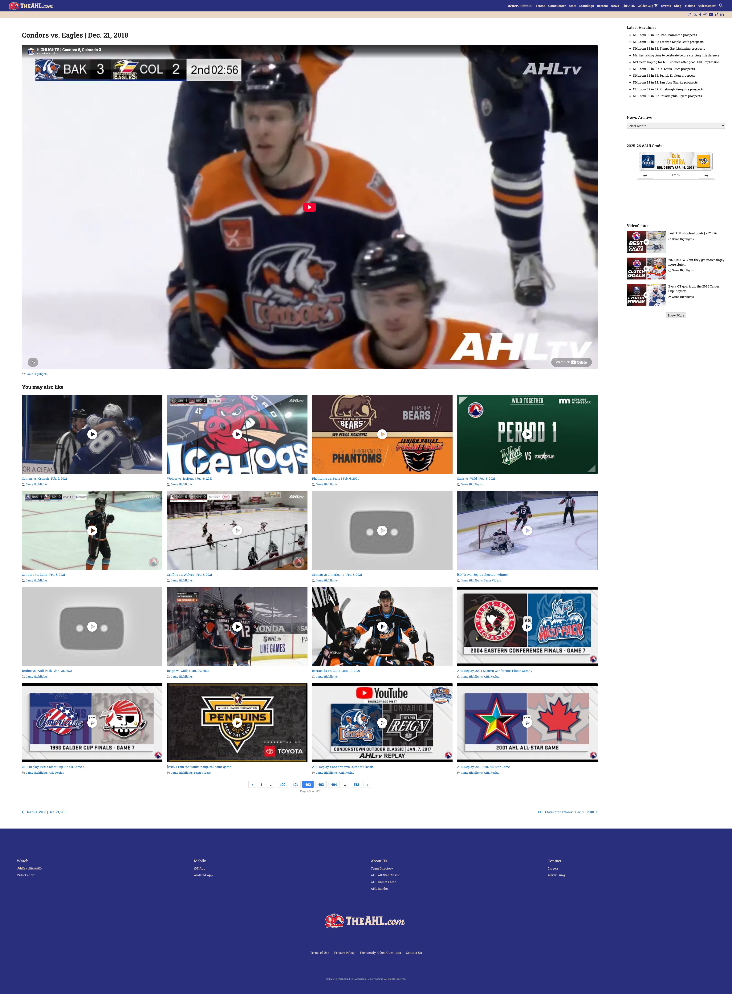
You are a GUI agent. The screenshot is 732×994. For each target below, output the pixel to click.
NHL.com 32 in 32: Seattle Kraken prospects (664, 75)
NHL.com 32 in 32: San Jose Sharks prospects (665, 82)
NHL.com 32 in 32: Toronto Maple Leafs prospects (668, 42)
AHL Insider (379, 888)
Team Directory (382, 868)
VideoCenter (707, 6)
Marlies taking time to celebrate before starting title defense (676, 55)
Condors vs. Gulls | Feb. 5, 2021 (43, 574)
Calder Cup (646, 6)
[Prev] (645, 175)
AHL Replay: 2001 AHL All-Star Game (483, 767)
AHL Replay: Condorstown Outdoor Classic (342, 767)
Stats (572, 6)
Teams (540, 6)
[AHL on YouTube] (711, 15)
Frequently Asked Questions (380, 953)
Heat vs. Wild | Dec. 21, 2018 (46, 812)
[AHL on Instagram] (689, 15)
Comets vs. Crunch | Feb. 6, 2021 (44, 478)
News (615, 6)
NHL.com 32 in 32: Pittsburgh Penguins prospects (668, 89)
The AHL (628, 6)
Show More (676, 315)
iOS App (199, 868)
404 (334, 784)
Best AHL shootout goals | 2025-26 (692, 233)
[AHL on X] (695, 15)
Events (666, 6)
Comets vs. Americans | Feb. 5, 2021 (337, 574)
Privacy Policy (344, 953)
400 (282, 784)
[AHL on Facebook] (700, 15)
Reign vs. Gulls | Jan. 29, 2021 (188, 671)
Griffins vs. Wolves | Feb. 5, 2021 (189, 574)
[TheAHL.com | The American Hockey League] (31, 5)
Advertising (556, 875)
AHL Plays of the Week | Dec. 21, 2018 (565, 812)
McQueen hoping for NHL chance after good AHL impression (676, 62)
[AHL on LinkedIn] (722, 15)
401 (295, 784)
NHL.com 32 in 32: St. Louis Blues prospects (664, 69)
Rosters (602, 6)
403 (321, 784)
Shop (677, 6)
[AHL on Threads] (705, 15)
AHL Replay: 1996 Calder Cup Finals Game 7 (53, 767)
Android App (203, 875)
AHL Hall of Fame (383, 882)
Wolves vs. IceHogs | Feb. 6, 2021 (190, 478)
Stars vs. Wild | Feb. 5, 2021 (476, 478)
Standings (586, 6)
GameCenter (557, 6)
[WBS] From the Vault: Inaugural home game (199, 767)
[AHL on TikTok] (716, 15)
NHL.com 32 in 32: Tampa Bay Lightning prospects (669, 48)
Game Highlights (36, 374)
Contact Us (414, 953)
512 (356, 784)
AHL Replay (491, 676)
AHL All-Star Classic (385, 875)
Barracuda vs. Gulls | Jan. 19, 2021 (336, 671)
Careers (553, 868)
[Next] (706, 175)
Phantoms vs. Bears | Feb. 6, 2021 (335, 478)
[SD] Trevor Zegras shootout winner (482, 574)
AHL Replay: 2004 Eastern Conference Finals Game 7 (495, 671)
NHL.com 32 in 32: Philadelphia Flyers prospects (667, 96)
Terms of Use (319, 953)
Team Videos (492, 580)
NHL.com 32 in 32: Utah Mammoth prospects (665, 35)
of (676, 175)
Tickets (690, 6)
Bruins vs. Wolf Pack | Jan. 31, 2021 (47, 671)
